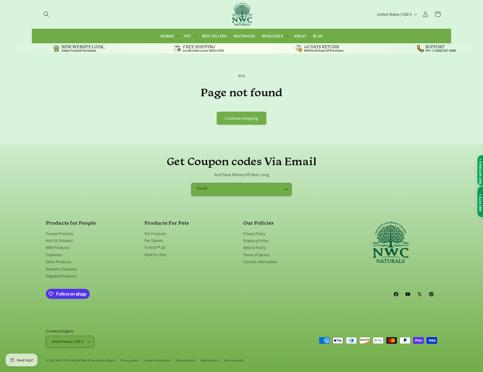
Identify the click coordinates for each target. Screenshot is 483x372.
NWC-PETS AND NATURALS (72, 360)
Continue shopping (241, 118)
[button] (46, 14)
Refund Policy (254, 247)
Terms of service (234, 360)
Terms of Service (256, 254)
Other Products (58, 262)
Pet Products (155, 234)
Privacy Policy (254, 234)
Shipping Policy (255, 240)
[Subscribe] (285, 189)
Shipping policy (186, 360)
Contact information (157, 360)
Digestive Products (61, 276)
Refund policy (209, 360)
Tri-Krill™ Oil (155, 247)
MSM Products (57, 247)
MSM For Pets (156, 254)
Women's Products (61, 269)
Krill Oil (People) (59, 240)
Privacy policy (129, 360)
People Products (60, 234)
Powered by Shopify (102, 360)
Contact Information (260, 262)
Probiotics (54, 254)
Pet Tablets (154, 240)
